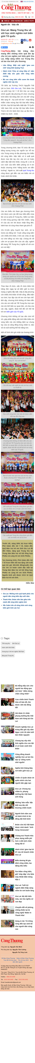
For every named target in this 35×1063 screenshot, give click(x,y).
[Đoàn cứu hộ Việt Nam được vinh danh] (7, 827)
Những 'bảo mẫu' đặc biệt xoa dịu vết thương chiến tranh (24, 805)
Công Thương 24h (17, 21)
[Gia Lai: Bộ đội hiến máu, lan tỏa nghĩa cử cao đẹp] (7, 899)
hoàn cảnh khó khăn (8, 647)
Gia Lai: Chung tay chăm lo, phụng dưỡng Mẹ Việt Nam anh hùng (23, 793)
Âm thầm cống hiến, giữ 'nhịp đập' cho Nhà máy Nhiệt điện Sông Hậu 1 (24, 875)
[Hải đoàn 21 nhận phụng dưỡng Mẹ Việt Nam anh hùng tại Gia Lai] (7, 715)
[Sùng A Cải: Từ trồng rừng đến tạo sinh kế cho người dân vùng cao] (7, 923)
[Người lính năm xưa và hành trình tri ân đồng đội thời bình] (7, 816)
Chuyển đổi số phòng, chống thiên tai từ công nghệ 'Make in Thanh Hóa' (24, 911)
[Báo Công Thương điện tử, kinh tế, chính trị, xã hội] (16, 7)
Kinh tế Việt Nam (23, 13)
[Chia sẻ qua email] (30, 47)
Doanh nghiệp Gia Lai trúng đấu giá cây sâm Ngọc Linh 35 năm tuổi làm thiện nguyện (24, 731)
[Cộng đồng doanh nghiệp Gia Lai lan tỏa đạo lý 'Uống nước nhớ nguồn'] (7, 757)
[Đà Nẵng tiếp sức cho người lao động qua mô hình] (7, 688)
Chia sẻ (5, 47)
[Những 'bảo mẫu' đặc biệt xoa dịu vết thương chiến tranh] (7, 805)
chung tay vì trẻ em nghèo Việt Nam (13, 651)
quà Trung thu (28, 170)
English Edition (28, 1)
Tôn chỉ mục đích (23, 960)
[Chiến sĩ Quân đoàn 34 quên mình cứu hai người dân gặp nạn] (7, 780)
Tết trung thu (6, 643)
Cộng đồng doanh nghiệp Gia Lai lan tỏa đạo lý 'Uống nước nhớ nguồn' (24, 758)
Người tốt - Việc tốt (10, 24)
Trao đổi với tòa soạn (10, 960)
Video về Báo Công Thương (25, 958)
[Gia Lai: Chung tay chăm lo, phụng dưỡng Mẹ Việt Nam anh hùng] (7, 791)
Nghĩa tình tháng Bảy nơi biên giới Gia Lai (24, 769)
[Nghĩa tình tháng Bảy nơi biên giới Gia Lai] (7, 770)
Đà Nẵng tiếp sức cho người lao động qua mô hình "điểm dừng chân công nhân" (24, 690)
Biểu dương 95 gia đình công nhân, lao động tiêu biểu (23, 863)
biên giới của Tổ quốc (15, 312)
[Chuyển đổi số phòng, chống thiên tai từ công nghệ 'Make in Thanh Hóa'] (7, 910)
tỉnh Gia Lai (16, 88)
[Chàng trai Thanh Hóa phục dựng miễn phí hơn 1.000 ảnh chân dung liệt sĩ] (7, 838)
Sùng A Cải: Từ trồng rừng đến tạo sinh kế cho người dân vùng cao (24, 925)
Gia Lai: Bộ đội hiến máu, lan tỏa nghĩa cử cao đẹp (24, 899)
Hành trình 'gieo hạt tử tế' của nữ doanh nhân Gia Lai (24, 852)
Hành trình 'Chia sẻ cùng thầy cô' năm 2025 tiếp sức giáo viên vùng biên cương (18, 73)
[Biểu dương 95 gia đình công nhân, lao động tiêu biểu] (7, 863)
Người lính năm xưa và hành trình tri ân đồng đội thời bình (23, 816)
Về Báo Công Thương (8, 958)
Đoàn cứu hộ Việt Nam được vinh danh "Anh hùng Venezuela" (24, 827)
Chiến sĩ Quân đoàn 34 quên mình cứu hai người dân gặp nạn (24, 780)
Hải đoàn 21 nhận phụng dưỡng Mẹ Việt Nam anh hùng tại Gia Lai (24, 717)
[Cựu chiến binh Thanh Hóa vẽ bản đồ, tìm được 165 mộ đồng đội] (7, 702)
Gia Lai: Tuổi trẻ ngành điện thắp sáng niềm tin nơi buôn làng (24, 888)
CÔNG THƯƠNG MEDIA (8, 13)
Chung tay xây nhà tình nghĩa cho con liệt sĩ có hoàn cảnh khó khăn (24, 745)
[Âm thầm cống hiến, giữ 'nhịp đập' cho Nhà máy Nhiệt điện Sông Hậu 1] (7, 874)
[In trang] (33, 47)
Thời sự (6, 21)
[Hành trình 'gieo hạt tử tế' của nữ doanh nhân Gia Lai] (7, 852)
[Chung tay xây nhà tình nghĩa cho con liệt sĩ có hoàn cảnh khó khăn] (7, 743)
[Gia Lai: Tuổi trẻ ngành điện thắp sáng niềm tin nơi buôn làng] (7, 888)
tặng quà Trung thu (8, 655)
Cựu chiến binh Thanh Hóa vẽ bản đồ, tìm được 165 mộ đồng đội (24, 703)
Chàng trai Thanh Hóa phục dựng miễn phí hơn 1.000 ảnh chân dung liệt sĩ (24, 840)
